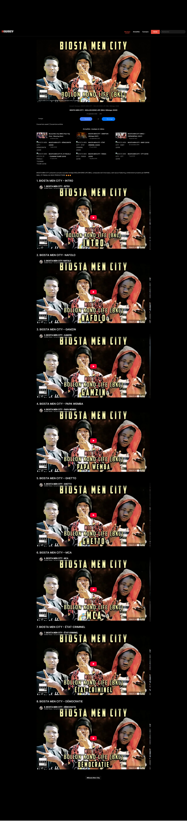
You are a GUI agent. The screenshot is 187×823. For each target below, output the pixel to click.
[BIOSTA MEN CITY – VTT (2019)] (121, 156)
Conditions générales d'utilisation (94, 822)
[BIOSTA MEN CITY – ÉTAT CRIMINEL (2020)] (81, 146)
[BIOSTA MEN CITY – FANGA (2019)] (81, 156)
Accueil (71, 106)
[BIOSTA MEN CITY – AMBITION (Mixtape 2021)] (81, 135)
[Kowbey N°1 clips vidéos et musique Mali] (7, 31)
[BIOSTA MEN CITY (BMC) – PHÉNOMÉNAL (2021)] (121, 135)
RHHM (155, 32)
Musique (127, 32)
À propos (145, 32)
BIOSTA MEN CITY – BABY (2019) (138, 142)
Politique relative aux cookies (74, 822)
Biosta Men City (94, 778)
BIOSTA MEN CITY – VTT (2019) (138, 154)
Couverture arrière (56, 124)
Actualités (136, 32)
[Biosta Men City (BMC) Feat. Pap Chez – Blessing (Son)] (42, 135)
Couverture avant (43, 124)
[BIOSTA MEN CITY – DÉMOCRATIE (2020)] (42, 146)
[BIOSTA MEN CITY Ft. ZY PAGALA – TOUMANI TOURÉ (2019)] (42, 159)
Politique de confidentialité (114, 822)
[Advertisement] (93, 13)
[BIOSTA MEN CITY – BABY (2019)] (121, 145)
